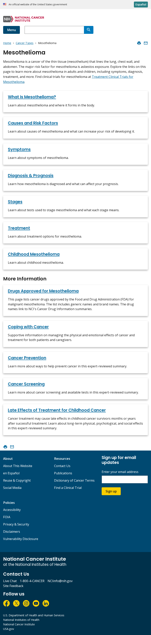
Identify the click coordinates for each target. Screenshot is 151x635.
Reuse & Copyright (17, 480)
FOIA (6, 517)
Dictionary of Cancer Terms (74, 480)
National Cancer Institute (19, 624)
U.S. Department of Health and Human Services (33, 615)
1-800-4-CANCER (32, 581)
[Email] (146, 43)
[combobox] (54, 30)
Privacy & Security (16, 524)
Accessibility (12, 510)
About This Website (17, 466)
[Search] (88, 30)
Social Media (12, 488)
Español (140, 4)
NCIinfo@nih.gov (60, 581)
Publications (63, 473)
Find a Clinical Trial (68, 488)
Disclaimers (11, 531)
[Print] (139, 43)
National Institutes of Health (21, 620)
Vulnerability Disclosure (20, 539)
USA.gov (8, 629)
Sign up (111, 491)
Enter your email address (120, 472)
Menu (11, 30)
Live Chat (10, 581)
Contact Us (62, 466)
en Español (11, 473)
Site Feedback (13, 586)
